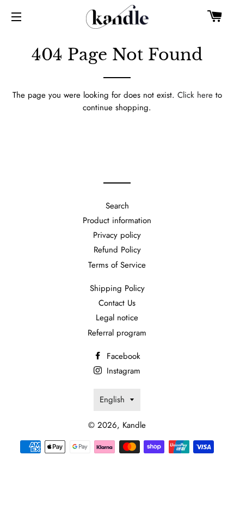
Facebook (122, 356)
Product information (117, 220)
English (112, 400)
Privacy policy (117, 235)
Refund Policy (117, 250)
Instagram (122, 371)
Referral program (117, 333)
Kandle (134, 425)
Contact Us (117, 303)
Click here (195, 95)
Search (117, 206)
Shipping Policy (117, 288)
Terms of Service (117, 265)
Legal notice (117, 318)
